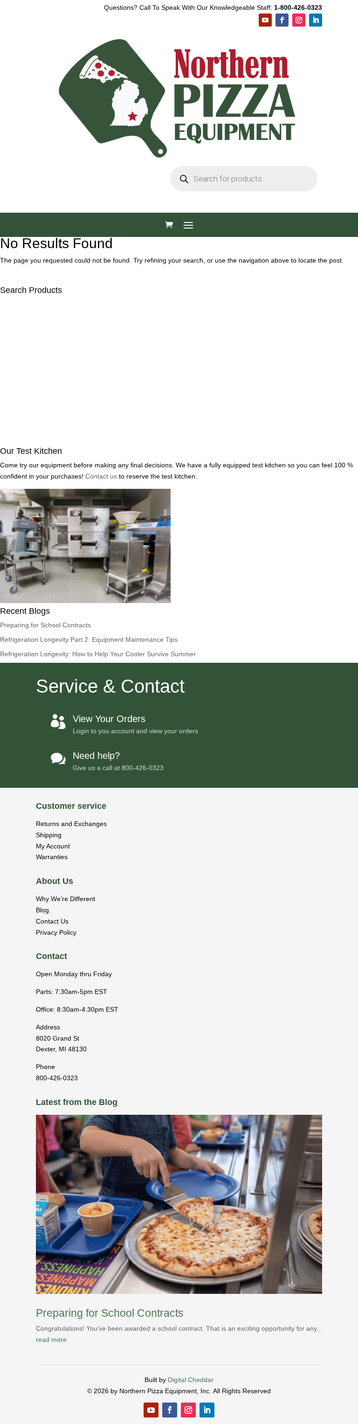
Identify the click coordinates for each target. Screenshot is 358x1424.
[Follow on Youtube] (265, 20)
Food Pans (141, 766)
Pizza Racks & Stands (159, 729)
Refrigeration (137, 321)
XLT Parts (139, 357)
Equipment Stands (153, 550)
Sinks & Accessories (156, 621)
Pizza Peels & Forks (156, 741)
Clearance (133, 849)
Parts (124, 333)
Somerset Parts (148, 430)
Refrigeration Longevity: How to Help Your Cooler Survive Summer (98, 1284)
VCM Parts (140, 418)
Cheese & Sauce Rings (161, 693)
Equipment (134, 250)
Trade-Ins (131, 825)
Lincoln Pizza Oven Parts (164, 394)
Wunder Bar (142, 454)
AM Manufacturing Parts (162, 442)
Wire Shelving (152, 574)
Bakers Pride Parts (154, 382)
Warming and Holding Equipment (177, 262)
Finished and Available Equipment (173, 837)
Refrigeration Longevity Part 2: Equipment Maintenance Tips (89, 1270)
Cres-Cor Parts (147, 406)
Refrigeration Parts (154, 491)
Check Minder (146, 790)
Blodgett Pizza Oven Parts (166, 370)
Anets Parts (142, 479)
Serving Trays (145, 778)
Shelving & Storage (155, 562)
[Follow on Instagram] (298, 20)
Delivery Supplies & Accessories (176, 717)
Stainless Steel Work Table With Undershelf (195, 538)
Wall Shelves (150, 599)
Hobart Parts (143, 467)
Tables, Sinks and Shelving (161, 526)
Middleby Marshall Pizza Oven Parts (182, 345)
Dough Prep (136, 309)
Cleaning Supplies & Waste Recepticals (189, 802)
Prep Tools (140, 681)
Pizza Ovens (137, 238)
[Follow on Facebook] (282, 20)
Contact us (102, 1107)
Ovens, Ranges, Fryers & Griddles (179, 274)
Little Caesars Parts (148, 514)
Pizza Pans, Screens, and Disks (175, 656)
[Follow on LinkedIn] (315, 20)
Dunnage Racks (156, 586)
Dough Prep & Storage (160, 669)
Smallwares (135, 644)
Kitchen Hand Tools (155, 753)
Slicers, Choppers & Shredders (174, 286)
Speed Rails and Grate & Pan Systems (187, 705)
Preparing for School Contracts (45, 1255)
